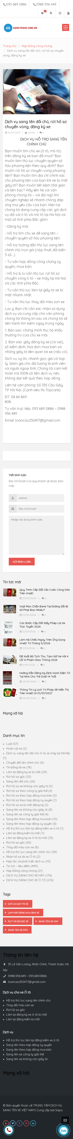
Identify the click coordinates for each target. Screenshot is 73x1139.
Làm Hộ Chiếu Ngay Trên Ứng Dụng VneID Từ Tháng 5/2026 (42, 641)
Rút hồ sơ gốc (15, 1010)
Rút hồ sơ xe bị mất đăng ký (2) (27, 805)
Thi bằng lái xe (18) (19, 767)
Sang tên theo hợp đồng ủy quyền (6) (31, 824)
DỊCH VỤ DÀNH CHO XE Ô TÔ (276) (30, 880)
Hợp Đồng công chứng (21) (24, 871)
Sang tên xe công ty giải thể (25, 1054)
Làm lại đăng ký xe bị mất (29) (26, 772)
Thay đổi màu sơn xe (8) (22, 847)
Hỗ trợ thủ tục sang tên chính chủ (28, 1000)
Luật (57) (12, 744)
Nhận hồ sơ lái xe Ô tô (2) (23, 856)
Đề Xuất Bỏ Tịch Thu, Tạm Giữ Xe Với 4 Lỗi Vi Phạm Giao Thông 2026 (43, 658)
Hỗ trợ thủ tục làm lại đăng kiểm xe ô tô (32, 1040)
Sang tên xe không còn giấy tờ (26, 1059)
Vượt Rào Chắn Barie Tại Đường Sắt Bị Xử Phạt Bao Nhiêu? (43, 608)
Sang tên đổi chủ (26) (20, 781)
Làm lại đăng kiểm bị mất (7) (25, 833)
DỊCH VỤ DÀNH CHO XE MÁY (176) (29, 875)
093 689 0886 (16, 4)
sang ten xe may (48, 921)
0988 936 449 (46, 4)
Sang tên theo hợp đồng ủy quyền (29, 1045)
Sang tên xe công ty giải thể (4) (27, 814)
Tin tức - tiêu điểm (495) (22, 866)
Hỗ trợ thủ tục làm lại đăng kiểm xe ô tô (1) (34, 828)
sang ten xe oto (18, 929)
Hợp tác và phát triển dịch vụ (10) (28, 861)
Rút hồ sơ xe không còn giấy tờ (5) (29, 786)
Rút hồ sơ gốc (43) (18, 842)
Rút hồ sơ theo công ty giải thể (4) (29, 791)
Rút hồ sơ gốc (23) (18, 777)
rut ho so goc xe (18, 921)
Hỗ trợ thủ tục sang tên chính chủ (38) (31, 852)
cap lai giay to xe (18, 903)
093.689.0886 (38, 976)
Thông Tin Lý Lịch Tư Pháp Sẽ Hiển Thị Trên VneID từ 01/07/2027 (44, 691)
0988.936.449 (17, 976)
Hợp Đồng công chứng (37, 46)
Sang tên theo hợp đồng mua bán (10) (31, 819)
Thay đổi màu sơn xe (20, 1005)
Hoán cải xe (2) (16, 748)
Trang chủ (10, 46)
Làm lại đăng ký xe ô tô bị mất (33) (29, 838)
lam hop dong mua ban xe (23, 912)
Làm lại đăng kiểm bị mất (23, 1019)
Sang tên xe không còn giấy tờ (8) (29, 809)
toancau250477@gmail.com (27, 982)
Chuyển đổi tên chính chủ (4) (25, 762)
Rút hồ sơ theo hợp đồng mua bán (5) (31, 795)
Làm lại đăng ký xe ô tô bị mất (26, 1014)
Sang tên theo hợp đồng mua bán (28, 1049)
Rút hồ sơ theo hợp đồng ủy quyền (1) (31, 800)
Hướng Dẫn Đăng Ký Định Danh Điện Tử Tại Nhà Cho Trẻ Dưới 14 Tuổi (44, 674)
